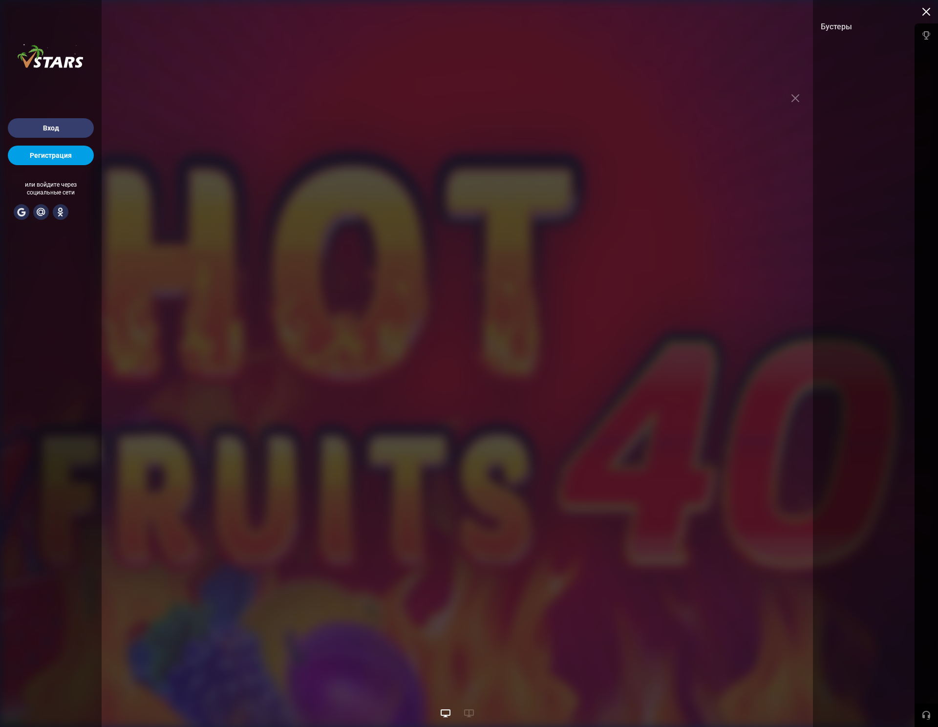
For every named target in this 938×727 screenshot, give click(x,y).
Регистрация (51, 155)
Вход (51, 128)
